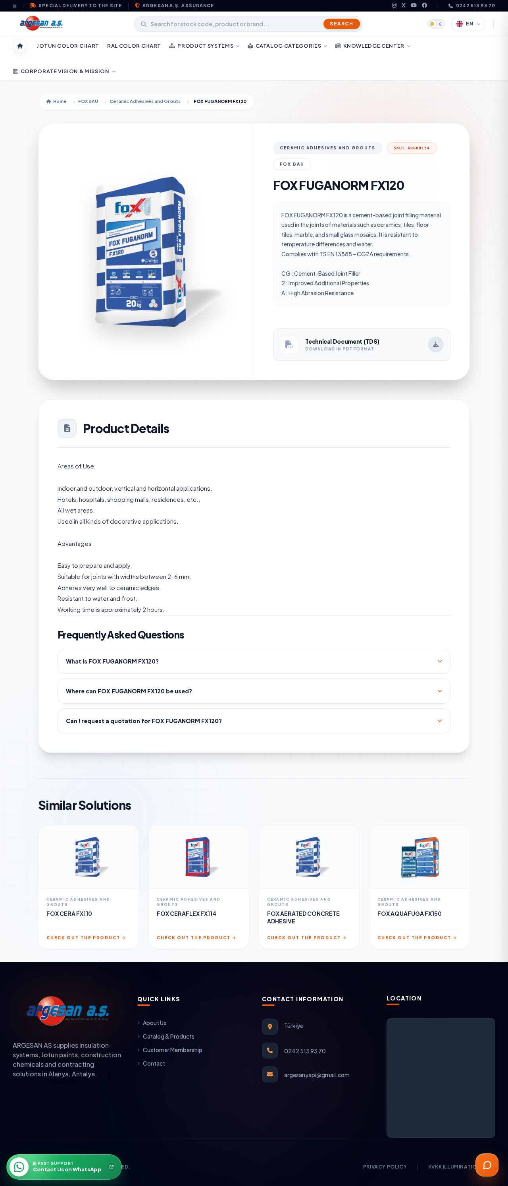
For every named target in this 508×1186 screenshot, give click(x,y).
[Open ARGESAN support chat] (486, 1164)
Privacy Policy (385, 1167)
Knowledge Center (373, 46)
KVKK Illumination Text (461, 1167)
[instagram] (394, 5)
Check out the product (83, 937)
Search (341, 24)
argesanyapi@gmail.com (317, 1074)
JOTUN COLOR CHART (68, 46)
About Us (154, 1022)
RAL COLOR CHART (134, 46)
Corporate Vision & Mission (65, 71)
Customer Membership (172, 1049)
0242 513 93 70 (475, 5)
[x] (404, 5)
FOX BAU (88, 101)
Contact (154, 1063)
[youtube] (414, 5)
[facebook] (424, 5)
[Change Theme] (436, 24)
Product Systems (205, 46)
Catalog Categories (288, 46)
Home (60, 101)
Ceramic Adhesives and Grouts (145, 101)
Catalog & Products (168, 1036)
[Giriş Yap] (18, 6)
